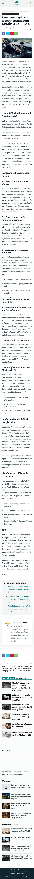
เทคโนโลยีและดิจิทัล (12, 11)
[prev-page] (3, 741)
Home (3, 11)
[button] (3, 2)
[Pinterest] (12, 33)
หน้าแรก (8, 870)
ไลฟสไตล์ (13, 870)
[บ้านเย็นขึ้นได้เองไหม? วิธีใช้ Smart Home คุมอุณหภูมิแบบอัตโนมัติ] (6, 716)
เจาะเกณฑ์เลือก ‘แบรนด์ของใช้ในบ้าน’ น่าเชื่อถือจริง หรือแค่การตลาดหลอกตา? (16, 773)
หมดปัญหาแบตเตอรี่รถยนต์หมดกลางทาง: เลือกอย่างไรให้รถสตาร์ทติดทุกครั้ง (21, 796)
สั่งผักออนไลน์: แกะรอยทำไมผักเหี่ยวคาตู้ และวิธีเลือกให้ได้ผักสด (20, 786)
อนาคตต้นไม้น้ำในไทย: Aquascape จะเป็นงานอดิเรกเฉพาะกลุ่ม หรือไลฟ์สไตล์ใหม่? (9, 669)
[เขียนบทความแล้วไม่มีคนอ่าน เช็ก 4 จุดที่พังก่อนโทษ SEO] (6, 734)
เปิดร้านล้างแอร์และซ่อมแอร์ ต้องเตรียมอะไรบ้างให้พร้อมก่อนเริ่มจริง (25, 668)
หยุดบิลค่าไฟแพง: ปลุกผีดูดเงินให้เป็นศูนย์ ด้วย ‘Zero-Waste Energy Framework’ (21, 815)
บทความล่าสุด (20, 874)
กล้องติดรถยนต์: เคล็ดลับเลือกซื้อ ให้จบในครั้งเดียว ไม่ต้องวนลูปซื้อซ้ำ (19, 590)
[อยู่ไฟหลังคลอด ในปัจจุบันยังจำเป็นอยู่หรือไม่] (6, 726)
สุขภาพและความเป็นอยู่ (22, 872)
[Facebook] (3, 33)
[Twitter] (8, 33)
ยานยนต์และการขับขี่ (10, 872)
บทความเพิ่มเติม (21, 678)
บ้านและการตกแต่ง (22, 870)
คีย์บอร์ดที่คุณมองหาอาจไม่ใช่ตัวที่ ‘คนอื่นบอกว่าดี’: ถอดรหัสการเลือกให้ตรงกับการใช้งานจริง (19, 609)
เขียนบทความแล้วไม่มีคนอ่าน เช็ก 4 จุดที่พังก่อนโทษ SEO (22, 733)
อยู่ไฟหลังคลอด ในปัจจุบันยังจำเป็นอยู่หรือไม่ (22, 725)
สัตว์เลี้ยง (12, 874)
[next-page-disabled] (6, 741)
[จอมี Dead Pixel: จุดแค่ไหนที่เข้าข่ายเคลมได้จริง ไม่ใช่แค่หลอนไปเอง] (6, 697)
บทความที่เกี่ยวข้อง (8, 678)
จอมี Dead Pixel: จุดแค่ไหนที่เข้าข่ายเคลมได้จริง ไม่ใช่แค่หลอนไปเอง (18, 599)
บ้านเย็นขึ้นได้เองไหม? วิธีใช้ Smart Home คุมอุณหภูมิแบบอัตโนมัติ (21, 717)
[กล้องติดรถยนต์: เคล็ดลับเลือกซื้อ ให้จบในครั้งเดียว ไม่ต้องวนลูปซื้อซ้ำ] (6, 707)
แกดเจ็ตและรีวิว (24, 11)
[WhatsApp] (16, 33)
